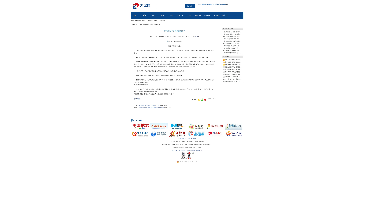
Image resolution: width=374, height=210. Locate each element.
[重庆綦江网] (140, 130)
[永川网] (196, 130)
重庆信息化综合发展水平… (232, 41)
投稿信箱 (193, 139)
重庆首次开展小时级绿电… (232, 34)
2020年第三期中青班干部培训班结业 (149, 105)
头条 (144, 20)
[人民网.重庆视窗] (159, 123)
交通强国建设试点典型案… (232, 43)
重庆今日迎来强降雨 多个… (232, 36)
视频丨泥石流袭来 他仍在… (232, 32)
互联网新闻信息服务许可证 (194, 150)
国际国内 (162, 20)
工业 (171, 15)
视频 (162, 15)
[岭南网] (234, 130)
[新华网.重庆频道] (177, 123)
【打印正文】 (138, 99)
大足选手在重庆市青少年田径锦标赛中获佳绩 (151, 107)
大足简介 (187, 139)
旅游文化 (180, 15)
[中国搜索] (140, 123)
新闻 (144, 15)
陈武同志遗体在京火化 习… (232, 53)
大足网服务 (181, 139)
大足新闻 (150, 20)
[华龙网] (196, 123)
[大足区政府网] (215, 123)
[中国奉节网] (159, 130)
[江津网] (177, 130)
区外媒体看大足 (136, 20)
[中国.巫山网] (215, 130)
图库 (153, 15)
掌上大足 (225, 15)
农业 (189, 15)
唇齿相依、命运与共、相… (232, 46)
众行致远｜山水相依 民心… (232, 48)
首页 (135, 15)
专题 (156, 20)
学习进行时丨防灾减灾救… (232, 50)
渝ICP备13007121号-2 (178, 150)
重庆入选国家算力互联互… (232, 39)
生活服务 (207, 15)
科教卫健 (198, 15)
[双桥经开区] (234, 123)
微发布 (216, 15)
